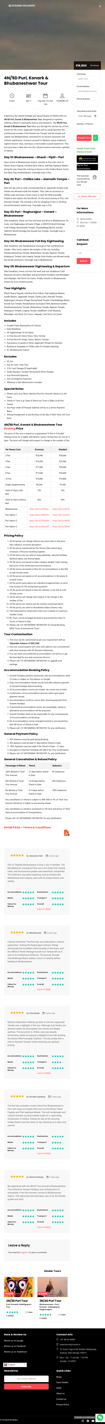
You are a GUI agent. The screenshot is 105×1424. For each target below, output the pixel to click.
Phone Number (83, 99)
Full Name (81, 74)
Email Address (83, 86)
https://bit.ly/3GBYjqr (39, 509)
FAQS (58, 1388)
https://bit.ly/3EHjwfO (39, 526)
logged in (24, 1252)
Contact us (61, 1399)
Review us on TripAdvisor (15, 1352)
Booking (10, 428)
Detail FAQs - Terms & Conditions (27, 827)
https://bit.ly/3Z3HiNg (63, 515)
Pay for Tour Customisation (83, 167)
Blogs (59, 1377)
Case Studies (62, 1382)
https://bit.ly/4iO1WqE (63, 509)
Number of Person (85, 124)
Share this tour (89, 196)
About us (60, 1393)
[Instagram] (83, 1421)
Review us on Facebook (15, 1346)
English (11, 1365)
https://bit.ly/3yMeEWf (62, 526)
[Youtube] (93, 1421)
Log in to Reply (44, 909)
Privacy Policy (62, 1404)
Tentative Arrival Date (86, 111)
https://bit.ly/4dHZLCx (63, 520)
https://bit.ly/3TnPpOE (39, 520)
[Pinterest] (88, 1421)
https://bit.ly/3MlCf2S (39, 515)
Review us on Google (13, 1340)
